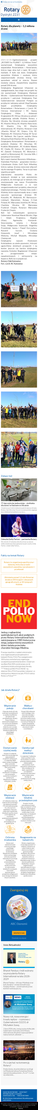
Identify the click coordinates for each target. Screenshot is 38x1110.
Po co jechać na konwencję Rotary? (16, 1064)
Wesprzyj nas (19, 933)
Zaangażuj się (9, 1095)
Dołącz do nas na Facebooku (12, 2)
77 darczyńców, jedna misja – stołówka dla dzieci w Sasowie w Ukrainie (18, 504)
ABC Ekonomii (19, 923)
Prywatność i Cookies (12, 1094)
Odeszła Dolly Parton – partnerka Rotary (19, 539)
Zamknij (20, 1108)
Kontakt (23, 1092)
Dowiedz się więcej (19, 938)
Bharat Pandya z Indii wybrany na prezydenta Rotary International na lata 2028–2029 (18, 974)
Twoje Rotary (23, 1095)
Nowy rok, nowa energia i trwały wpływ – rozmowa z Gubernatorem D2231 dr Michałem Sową (16, 1020)
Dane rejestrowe (10, 1092)
